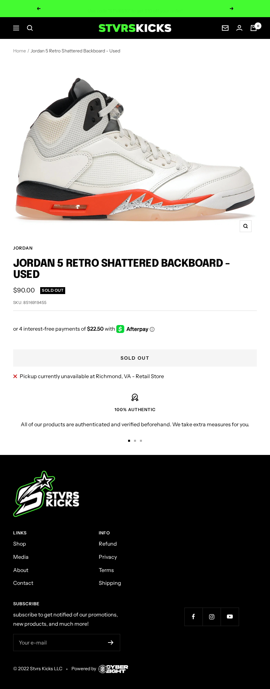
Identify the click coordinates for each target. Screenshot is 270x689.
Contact (23, 583)
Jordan (23, 248)
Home (19, 51)
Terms (106, 570)
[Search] (30, 28)
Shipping (110, 583)
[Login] (239, 28)
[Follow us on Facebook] (193, 617)
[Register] (111, 642)
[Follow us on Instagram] (211, 617)
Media (21, 557)
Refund (108, 543)
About (20, 570)
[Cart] (253, 28)
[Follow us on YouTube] (230, 617)
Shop (19, 543)
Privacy (108, 557)
